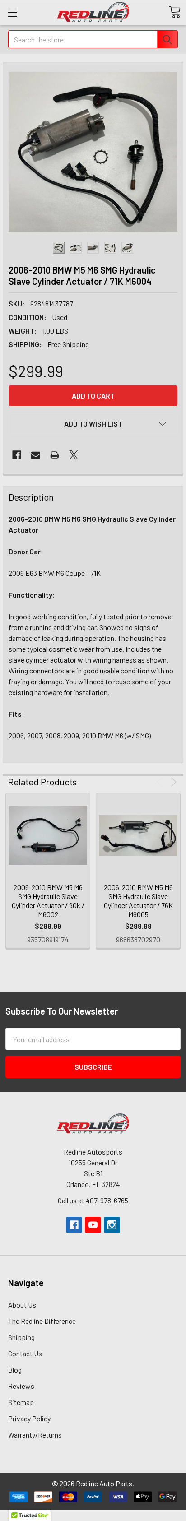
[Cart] (174, 12)
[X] (73, 455)
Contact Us (25, 1353)
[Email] (36, 455)
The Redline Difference (42, 1321)
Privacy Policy (29, 1418)
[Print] (54, 455)
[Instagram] (112, 1225)
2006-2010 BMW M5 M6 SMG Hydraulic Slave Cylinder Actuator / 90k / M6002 (48, 900)
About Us (22, 1304)
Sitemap (21, 1402)
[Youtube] (93, 1225)
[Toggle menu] (12, 12)
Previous (161, 782)
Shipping (21, 1337)
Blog (15, 1369)
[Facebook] (17, 455)
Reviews (21, 1386)
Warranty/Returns (35, 1434)
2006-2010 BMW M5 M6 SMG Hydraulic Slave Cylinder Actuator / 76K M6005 (138, 900)
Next (172, 782)
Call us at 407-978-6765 (93, 1200)
